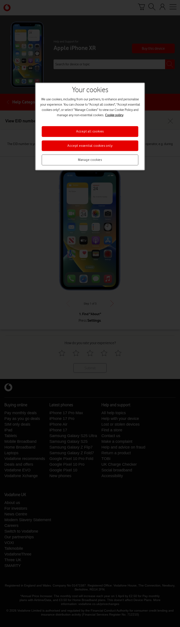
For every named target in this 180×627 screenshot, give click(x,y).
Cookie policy (114, 115)
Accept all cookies (90, 132)
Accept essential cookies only (89, 146)
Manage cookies (90, 160)
